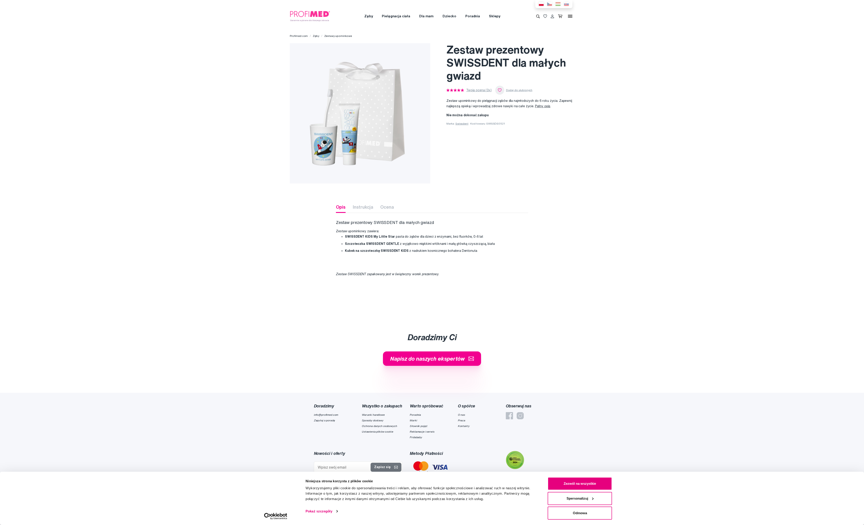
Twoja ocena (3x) (479, 90)
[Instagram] (520, 415)
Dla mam (426, 16)
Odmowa (580, 513)
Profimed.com (299, 35)
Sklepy (494, 16)
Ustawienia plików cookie (377, 431)
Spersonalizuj (577, 498)
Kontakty (464, 425)
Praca (461, 420)
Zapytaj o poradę (324, 420)
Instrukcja (363, 207)
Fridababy (416, 437)
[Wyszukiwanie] (538, 16)
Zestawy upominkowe (338, 35)
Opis (340, 207)
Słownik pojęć (418, 425)
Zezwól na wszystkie (580, 483)
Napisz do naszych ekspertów (427, 358)
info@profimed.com (326, 414)
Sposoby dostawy (372, 420)
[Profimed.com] (310, 16)
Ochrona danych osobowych (379, 425)
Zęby (368, 16)
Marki (413, 420)
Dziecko (449, 16)
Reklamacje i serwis (422, 431)
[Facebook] (509, 415)
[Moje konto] (552, 16)
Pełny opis (543, 106)
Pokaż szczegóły (319, 511)
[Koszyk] (561, 16)
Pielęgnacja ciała (396, 16)
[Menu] (570, 16)
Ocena (387, 207)
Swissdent (461, 123)
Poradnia (472, 16)
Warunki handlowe (373, 414)
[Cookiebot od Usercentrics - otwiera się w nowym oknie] (275, 516)
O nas (461, 414)
